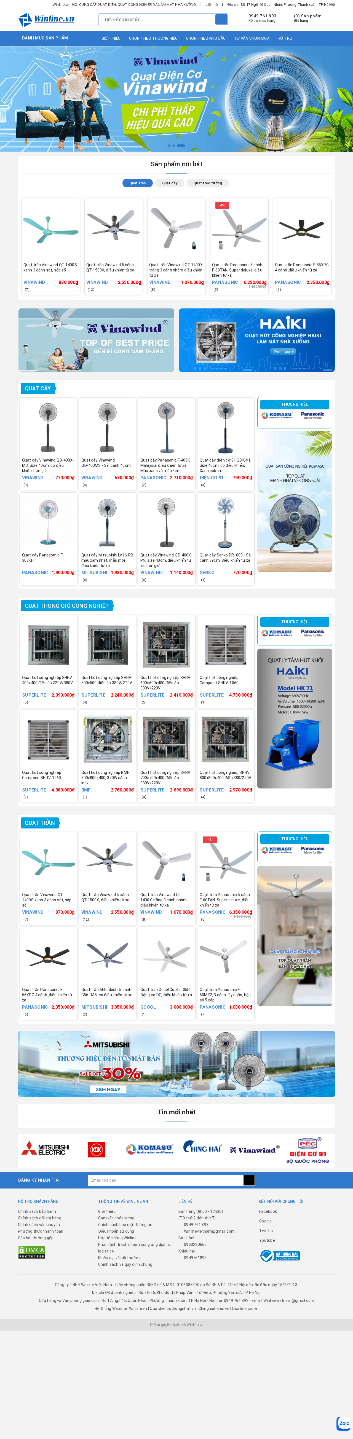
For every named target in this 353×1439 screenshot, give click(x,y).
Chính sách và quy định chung (125, 1264)
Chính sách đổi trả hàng (39, 1218)
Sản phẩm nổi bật (177, 164)
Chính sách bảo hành (37, 1211)
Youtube (267, 1240)
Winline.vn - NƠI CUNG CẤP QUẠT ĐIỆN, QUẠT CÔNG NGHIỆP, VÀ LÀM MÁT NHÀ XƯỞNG (124, 4)
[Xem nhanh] (77, 274)
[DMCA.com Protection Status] (32, 1251)
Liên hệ (212, 4)
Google (265, 1221)
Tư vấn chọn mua (251, 38)
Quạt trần (40, 823)
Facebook (268, 1211)
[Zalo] (343, 1424)
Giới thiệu (111, 38)
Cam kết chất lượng (116, 1218)
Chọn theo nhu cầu (206, 38)
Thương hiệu (294, 404)
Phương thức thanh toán (40, 1231)
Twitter (266, 1231)
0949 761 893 (262, 16)
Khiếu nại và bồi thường (119, 1258)
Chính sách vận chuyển (39, 1224)
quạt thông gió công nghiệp (67, 606)
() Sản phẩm (308, 18)
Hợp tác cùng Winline (117, 1238)
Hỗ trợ (285, 38)
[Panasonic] (312, 415)
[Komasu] (276, 415)
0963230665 (195, 1244)
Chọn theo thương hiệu (153, 38)
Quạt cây (38, 388)
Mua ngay (121, 278)
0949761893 (195, 1258)
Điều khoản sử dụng (116, 1231)
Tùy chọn (58, 278)
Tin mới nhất (176, 1112)
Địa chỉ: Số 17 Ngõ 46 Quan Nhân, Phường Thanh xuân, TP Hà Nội (281, 4)
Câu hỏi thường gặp (36, 1238)
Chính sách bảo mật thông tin (125, 1224)
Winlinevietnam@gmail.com (209, 1231)
